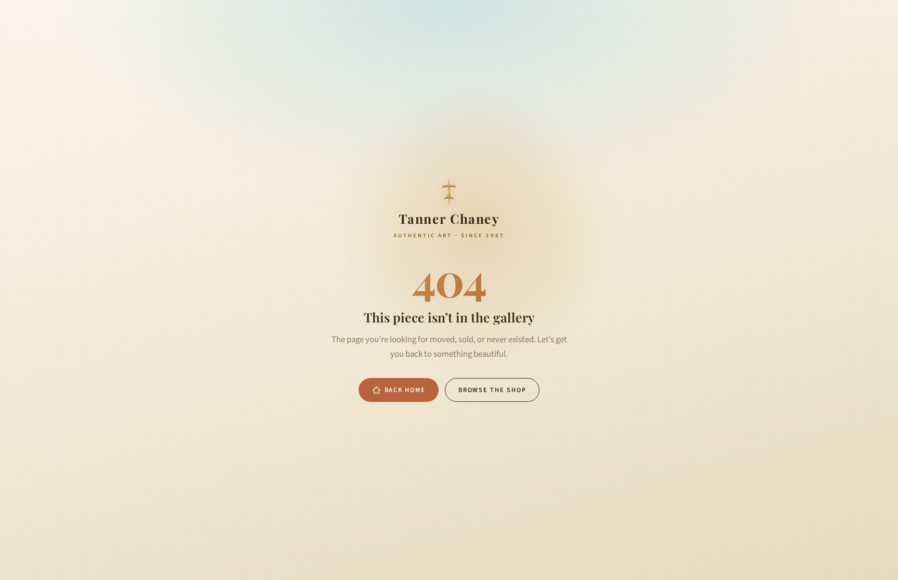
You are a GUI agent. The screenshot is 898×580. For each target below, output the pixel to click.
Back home (405, 390)
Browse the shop (492, 390)
